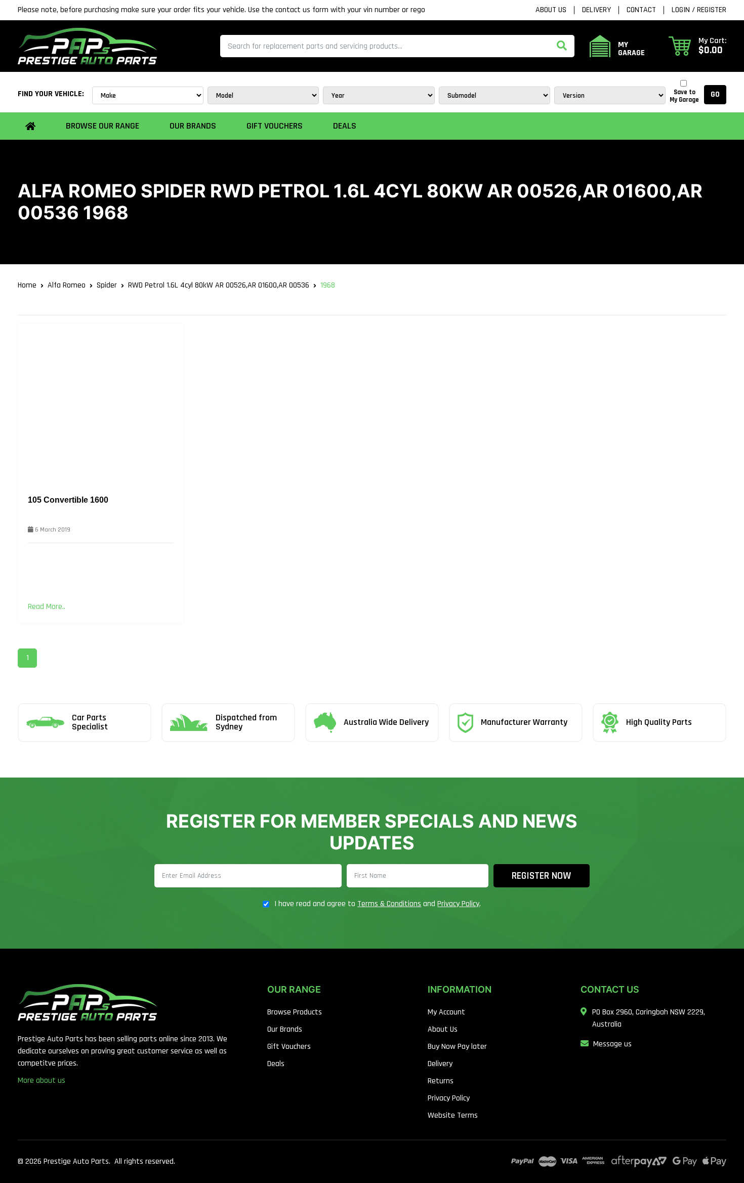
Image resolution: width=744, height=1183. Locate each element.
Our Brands (284, 1029)
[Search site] (561, 46)
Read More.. (46, 606)
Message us (612, 1044)
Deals (344, 126)
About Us (550, 10)
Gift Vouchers (274, 126)
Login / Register (699, 10)
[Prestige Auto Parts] (87, 45)
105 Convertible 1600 (68, 500)
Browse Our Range (102, 126)
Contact (641, 10)
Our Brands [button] (193, 126)
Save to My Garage (684, 96)
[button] (697, 46)
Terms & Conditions (389, 904)
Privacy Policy (458, 904)
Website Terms (453, 1115)
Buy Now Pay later (457, 1046)
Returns (440, 1081)
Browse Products (294, 1012)
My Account (446, 1012)
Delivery (596, 10)
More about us (41, 1080)
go (715, 94)
